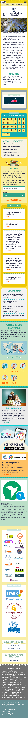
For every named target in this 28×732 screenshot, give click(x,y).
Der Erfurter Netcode (18, 697)
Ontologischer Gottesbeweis (11, 155)
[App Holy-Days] (14, 438)
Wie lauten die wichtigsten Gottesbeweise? (13, 213)
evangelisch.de (6, 711)
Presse (4, 704)
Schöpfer (5, 78)
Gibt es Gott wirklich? (12, 224)
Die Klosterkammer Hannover (16, 686)
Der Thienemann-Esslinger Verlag (11, 689)
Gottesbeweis (7, 83)
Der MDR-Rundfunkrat (14, 694)
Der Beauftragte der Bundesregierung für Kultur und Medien (14, 676)
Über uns (20, 702)
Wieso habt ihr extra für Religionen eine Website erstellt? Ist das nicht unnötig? (13, 296)
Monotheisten (15, 76)
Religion (5, 192)
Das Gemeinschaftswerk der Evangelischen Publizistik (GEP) (10, 671)
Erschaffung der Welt (15, 78)
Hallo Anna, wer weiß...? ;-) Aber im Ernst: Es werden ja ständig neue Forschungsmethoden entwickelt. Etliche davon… (8, 269)
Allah (4, 76)
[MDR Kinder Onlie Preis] (14, 627)
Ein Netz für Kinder (7, 687)
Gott (8, 76)
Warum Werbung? (14, 95)
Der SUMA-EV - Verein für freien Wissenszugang (13, 695)
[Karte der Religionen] (14, 348)
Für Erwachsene (19, 704)
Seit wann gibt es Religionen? (11, 312)
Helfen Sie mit (6, 706)
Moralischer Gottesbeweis (10, 149)
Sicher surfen (15, 706)
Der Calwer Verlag (20, 687)
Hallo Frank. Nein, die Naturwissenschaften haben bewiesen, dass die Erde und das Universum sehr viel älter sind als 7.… (8, 250)
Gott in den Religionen (9, 144)
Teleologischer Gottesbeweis (11, 152)
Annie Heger (14, 660)
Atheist (14, 81)
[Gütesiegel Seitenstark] (14, 594)
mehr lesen (6, 422)
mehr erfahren (7, 474)
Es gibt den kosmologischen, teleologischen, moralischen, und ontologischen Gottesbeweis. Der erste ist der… (8, 216)
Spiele (5, 371)
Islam (19, 52)
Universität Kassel (7, 679)
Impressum (5, 702)
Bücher (5, 383)
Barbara (14, 39)
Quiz (23, 371)
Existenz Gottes (7, 79)
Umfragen (13, 371)
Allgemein (14, 10)
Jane (17, 39)
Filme (14, 383)
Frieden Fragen (6, 504)
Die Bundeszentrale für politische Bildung (11, 683)
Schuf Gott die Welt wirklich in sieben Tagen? (14, 278)
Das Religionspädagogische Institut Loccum (13, 689)
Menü (25, 2)
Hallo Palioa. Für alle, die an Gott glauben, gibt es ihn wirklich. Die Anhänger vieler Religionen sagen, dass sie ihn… (8, 226)
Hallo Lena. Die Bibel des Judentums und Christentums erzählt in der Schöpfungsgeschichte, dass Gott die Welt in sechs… (8, 281)
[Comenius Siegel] (14, 611)
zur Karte (14, 357)
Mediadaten (10, 704)
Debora (9, 39)
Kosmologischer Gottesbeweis (11, 146)
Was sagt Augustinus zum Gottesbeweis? (10, 302)
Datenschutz (12, 702)
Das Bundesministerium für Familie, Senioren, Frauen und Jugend (13, 674)
